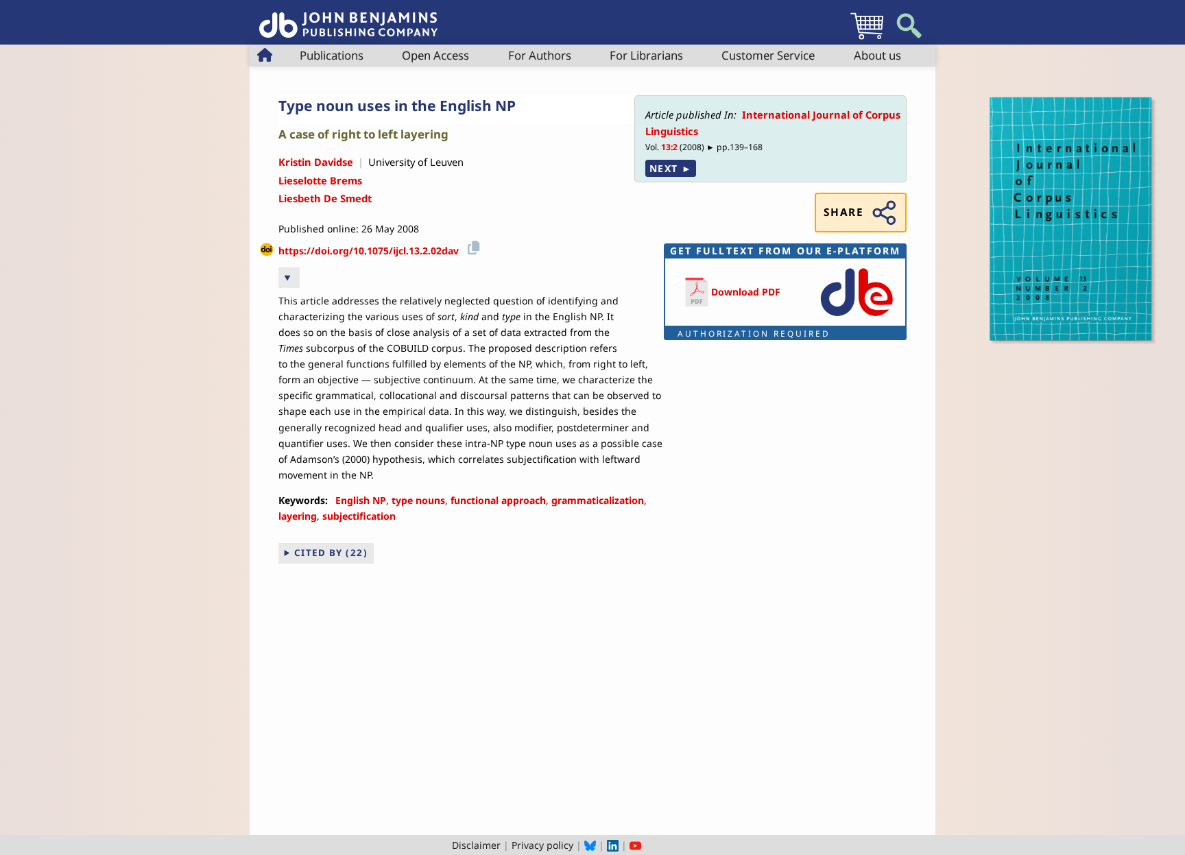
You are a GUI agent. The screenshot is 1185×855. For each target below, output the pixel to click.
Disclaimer (476, 845)
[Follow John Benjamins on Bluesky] (590, 845)
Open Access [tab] (435, 55)
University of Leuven (416, 162)
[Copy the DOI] (471, 246)
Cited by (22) (331, 552)
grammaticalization (597, 500)
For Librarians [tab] (646, 55)
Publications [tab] (331, 55)
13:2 (669, 147)
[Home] (348, 17)
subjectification (359, 515)
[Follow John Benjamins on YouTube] (635, 845)
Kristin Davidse (315, 162)
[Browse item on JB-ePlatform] (856, 317)
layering (297, 515)
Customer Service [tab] (768, 55)
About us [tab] (877, 55)
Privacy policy (542, 845)
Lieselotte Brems (320, 180)
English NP (360, 500)
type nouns (418, 500)
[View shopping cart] (866, 38)
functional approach (498, 500)
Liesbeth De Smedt (325, 198)
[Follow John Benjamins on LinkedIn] (613, 845)
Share (843, 212)
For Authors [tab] (539, 55)
